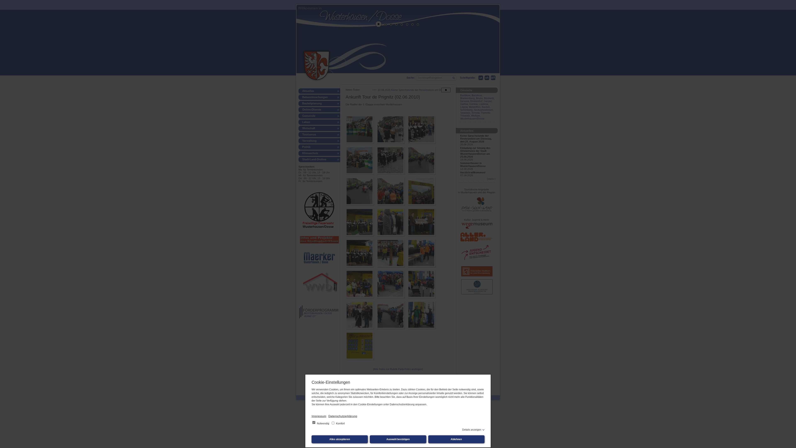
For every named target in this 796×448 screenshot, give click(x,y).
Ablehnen (456, 439)
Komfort (340, 423)
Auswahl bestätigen (398, 439)
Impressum (319, 416)
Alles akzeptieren (339, 439)
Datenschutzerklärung (342, 416)
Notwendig (323, 423)
